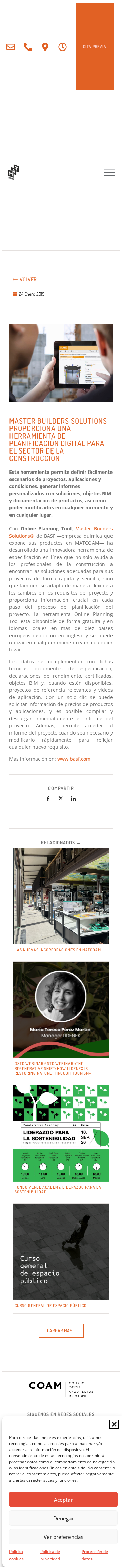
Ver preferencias (63, 1536)
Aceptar (63, 1499)
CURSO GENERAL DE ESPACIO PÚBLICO (51, 1305)
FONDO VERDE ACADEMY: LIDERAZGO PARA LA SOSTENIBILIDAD (58, 1189)
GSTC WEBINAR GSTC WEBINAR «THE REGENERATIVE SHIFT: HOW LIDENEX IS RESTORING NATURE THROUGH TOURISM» (53, 1068)
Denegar (63, 1518)
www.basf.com (73, 759)
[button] (114, 1424)
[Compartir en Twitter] (61, 798)
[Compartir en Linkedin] (73, 798)
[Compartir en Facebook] (48, 798)
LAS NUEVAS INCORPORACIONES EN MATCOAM (58, 949)
